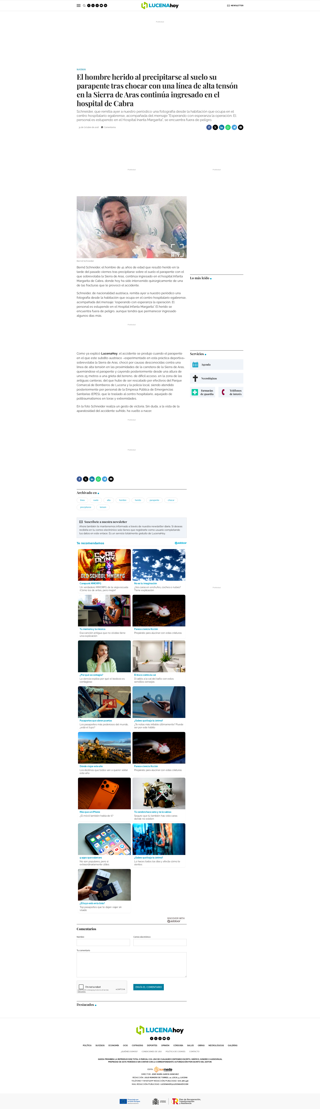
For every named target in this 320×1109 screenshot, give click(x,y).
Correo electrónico (141, 937)
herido (138, 500)
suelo (95, 500)
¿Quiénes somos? (129, 1051)
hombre (122, 500)
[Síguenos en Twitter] (93, 5)
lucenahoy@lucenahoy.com (174, 1084)
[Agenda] (216, 364)
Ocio (125, 1045)
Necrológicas (216, 1045)
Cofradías (137, 1045)
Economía (113, 1045)
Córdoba (178, 1045)
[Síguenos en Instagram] (97, 5)
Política (87, 1045)
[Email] (240, 127)
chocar (171, 500)
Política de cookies (175, 1051)
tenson (103, 507)
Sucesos (81, 69)
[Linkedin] (221, 127)
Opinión (165, 1045)
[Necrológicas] (216, 378)
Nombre (80, 937)
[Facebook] (209, 127)
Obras (201, 1045)
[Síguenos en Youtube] (101, 5)
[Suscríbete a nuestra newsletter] (131, 528)
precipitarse (85, 507)
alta (108, 500)
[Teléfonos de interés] (230, 392)
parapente (154, 500)
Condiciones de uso (152, 1051)
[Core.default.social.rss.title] (105, 5)
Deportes (152, 1045)
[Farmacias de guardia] (202, 392)
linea (82, 500)
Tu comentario (83, 950)
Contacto (194, 1051)
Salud (190, 1045)
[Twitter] (215, 127)
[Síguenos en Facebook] (88, 5)
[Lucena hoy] (160, 1033)
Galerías (232, 1045)
